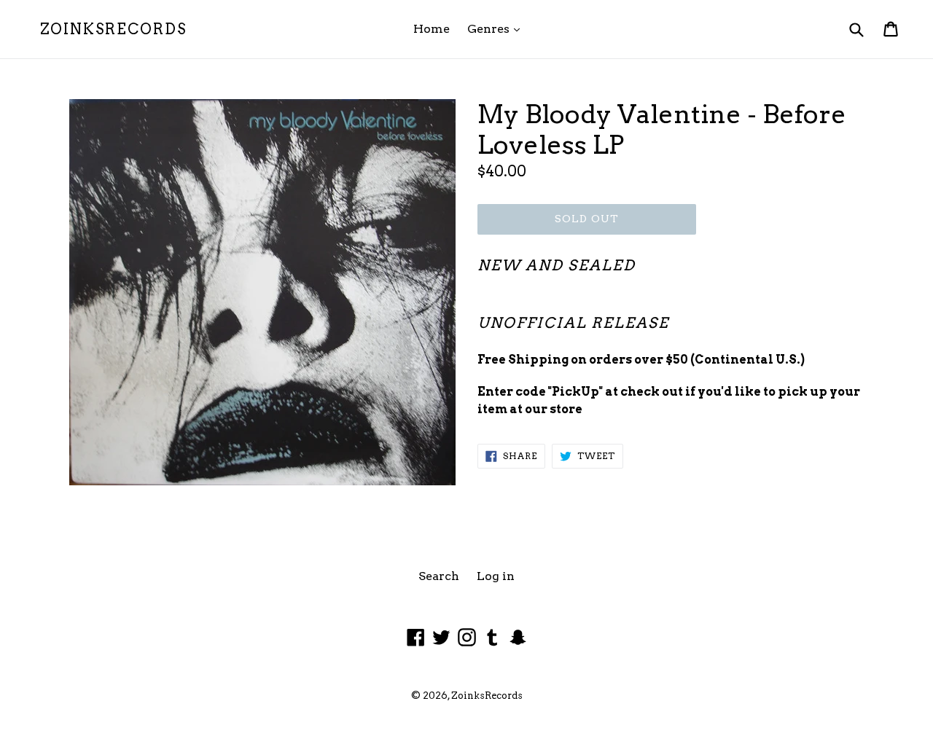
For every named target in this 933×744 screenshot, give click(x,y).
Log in (496, 576)
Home (431, 29)
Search (438, 576)
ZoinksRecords (113, 29)
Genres (497, 28)
